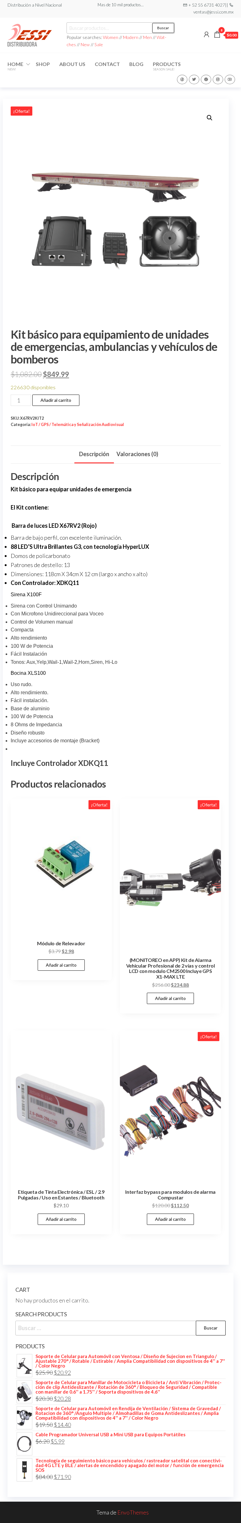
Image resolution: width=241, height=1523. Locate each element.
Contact (107, 64)
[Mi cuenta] (206, 34)
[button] (209, 117)
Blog (136, 64)
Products (167, 66)
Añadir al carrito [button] (61, 965)
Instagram (218, 79)
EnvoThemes (133, 1512)
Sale (98, 44)
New (85, 44)
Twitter (194, 79)
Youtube (230, 79)
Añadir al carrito (55, 400)
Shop (43, 64)
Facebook (182, 79)
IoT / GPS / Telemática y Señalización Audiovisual (77, 424)
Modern (130, 37)
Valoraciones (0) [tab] (137, 453)
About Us (72, 64)
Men (147, 37)
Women (111, 37)
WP (206, 79)
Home (15, 66)
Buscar (163, 28)
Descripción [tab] (94, 453)
